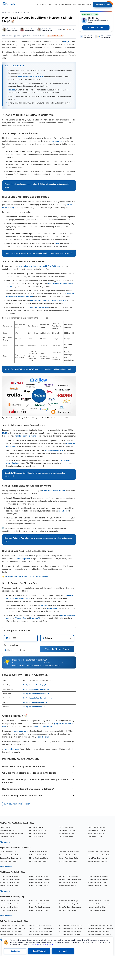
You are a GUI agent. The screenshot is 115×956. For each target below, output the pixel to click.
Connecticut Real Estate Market (99, 855)
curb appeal (57, 141)
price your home (21, 731)
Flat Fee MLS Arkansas (96, 827)
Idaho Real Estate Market (38, 861)
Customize (15, 951)
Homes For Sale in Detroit (9, 907)
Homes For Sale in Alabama (10, 876)
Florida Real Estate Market (38, 858)
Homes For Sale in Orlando (97, 907)
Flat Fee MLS (5, 827)
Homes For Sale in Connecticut (70, 879)
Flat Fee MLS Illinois (95, 837)
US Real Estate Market (8, 852)
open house (63, 511)
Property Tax (35, 618)
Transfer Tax (20, 618)
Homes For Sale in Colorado (39, 879)
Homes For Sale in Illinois (9, 886)
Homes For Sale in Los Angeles (70, 907)
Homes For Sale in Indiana (38, 886)
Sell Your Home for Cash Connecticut (72, 928)
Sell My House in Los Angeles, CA (36, 689)
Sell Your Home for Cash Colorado (41, 928)
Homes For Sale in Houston (39, 901)
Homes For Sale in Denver (68, 910)
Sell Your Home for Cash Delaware (100, 928)
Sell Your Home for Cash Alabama (12, 925)
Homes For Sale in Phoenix (9, 901)
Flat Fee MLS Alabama (67, 827)
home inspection (49, 184)
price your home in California (30, 77)
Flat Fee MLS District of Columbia (12, 833)
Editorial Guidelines (38, 36)
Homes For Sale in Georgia (39, 882)
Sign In (88, 4)
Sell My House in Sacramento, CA (36, 693)
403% (57, 243)
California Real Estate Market (39, 855)
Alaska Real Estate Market (38, 852)
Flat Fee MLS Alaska (36, 827)
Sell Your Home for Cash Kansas (99, 935)
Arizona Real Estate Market (9, 855)
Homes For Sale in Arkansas (98, 876)
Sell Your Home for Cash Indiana (41, 935)
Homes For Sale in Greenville (98, 901)
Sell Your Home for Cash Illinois (11, 935)
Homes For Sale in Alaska (38, 876)
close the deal (42, 737)
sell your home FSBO (39, 307)
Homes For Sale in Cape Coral (69, 904)
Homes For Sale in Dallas (97, 910)
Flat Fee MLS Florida (66, 833)
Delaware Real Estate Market (10, 858)
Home (4, 12)
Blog (62, 4)
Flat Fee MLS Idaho (66, 837)
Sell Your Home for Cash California (12, 928)
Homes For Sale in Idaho (97, 882)
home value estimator (54, 450)
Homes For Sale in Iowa (67, 886)
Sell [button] (43, 4)
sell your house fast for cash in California (48, 300)
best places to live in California (41, 663)
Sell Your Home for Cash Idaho (99, 931)
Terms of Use (34, 944)
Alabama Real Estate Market (69, 852)
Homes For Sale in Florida (9, 882)
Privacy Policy (48, 944)
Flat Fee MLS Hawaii (7, 837)
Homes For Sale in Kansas (97, 886)
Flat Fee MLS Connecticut (97, 830)
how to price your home (25, 436)
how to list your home (42, 726)
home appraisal (23, 559)
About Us (57, 4)
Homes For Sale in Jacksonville (99, 904)
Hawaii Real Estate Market (97, 858)
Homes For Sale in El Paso (38, 910)
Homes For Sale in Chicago (68, 901)
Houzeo (11, 90)
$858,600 (67, 42)
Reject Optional (38, 951)
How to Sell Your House (22, 12)
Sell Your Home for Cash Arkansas (100, 925)
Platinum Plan (18, 538)
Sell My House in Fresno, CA (34, 707)
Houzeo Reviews (11, 749)
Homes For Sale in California (10, 879)
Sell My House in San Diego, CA (35, 685)
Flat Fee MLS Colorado (67, 830)
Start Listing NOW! (103, 4)
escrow (44, 605)
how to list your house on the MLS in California (40, 266)
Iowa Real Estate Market (8, 861)
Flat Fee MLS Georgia (96, 833)
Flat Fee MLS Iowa (36, 837)
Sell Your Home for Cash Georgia (41, 931)
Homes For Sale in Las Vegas (39, 907)
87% (26, 253)
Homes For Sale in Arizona (68, 876)
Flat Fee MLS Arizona (7, 830)
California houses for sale (53, 490)
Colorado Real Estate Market (69, 855)
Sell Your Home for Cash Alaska (40, 925)
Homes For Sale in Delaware (98, 879)
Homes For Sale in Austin (9, 910)
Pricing (74, 4)
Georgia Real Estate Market (68, 858)
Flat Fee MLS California (37, 830)
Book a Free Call (11, 369)
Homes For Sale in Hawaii (68, 882)
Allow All (62, 951)
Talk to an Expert (97, 27)
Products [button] (49, 4)
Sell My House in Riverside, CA (35, 702)
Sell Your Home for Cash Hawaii (70, 931)
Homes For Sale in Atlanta (9, 904)
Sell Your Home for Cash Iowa (69, 935)
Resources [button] (80, 4)
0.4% (5, 433)
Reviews (68, 4)
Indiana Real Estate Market (97, 861)
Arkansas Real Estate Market (98, 852)
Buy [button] (38, 4)
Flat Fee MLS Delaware (37, 833)
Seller (10, 12)
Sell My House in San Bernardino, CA (37, 698)
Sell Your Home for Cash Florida (11, 931)
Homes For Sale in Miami (38, 904)
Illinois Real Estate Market (68, 861)
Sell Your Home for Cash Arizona (70, 925)
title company (53, 608)
